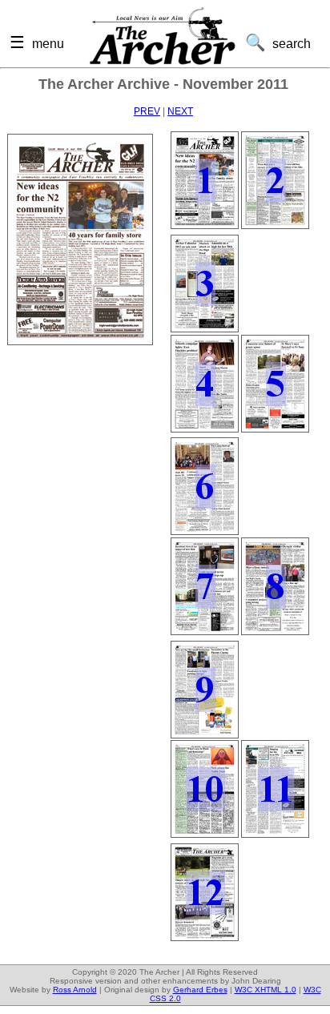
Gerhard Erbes (200, 989)
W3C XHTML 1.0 (265, 989)
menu (48, 43)
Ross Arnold (75, 989)
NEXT (180, 111)
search (291, 43)
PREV (147, 111)
